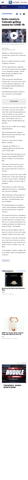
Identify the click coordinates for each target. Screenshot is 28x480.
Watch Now (23, 2)
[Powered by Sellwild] (24, 363)
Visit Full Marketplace (21, 271)
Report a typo (6, 260)
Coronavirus (7, 14)
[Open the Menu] (2, 2)
